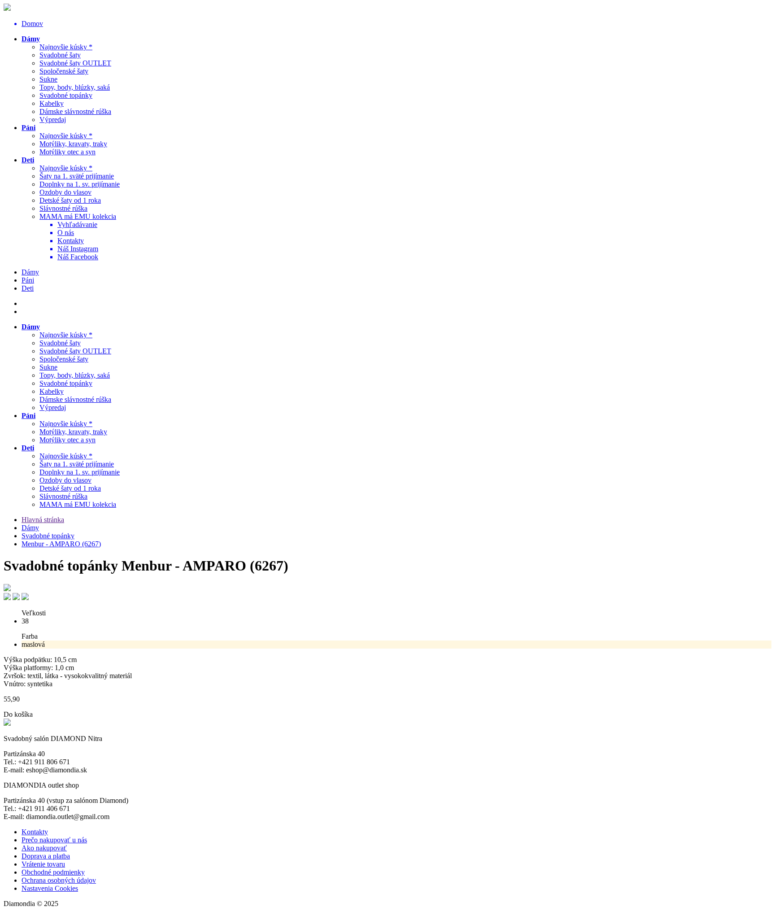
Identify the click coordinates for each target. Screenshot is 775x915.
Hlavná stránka (43, 519)
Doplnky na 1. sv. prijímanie (79, 184)
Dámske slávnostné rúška (75, 111)
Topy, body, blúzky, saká (74, 87)
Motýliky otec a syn (67, 152)
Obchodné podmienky (53, 872)
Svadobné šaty (60, 55)
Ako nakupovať (44, 848)
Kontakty (35, 832)
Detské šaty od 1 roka (70, 200)
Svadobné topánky (65, 95)
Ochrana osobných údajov (59, 880)
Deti (28, 160)
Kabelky (51, 103)
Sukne (48, 79)
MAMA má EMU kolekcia (77, 216)
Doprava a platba (46, 856)
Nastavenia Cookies (50, 888)
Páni (28, 127)
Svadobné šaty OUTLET (75, 63)
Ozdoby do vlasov (65, 192)
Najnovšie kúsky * (65, 47)
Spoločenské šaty (63, 71)
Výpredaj (52, 119)
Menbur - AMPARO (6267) (61, 544)
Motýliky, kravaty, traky (73, 144)
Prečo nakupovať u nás (54, 840)
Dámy (31, 39)
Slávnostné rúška (63, 208)
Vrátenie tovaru (43, 864)
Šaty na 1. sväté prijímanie (76, 176)
